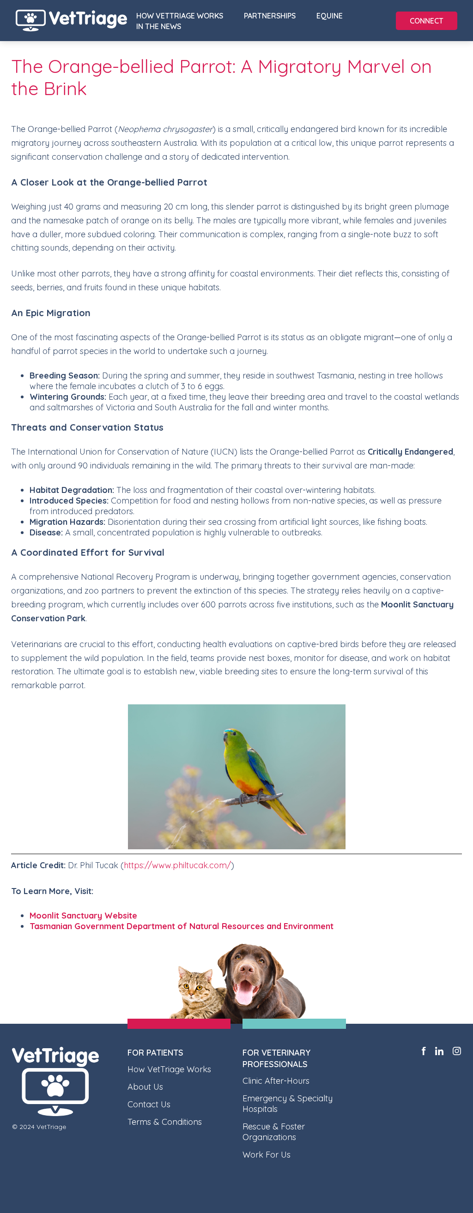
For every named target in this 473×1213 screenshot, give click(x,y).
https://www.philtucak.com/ (177, 865)
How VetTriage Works (179, 15)
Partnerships (270, 15)
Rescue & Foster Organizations (274, 1131)
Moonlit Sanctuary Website (83, 915)
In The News (158, 26)
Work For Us (267, 1154)
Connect (426, 20)
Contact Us (148, 1104)
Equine (329, 15)
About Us (145, 1086)
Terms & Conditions (164, 1122)
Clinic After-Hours (276, 1080)
